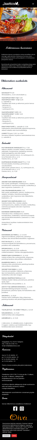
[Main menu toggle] (33, 4)
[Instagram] (21, 408)
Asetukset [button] (6, 435)
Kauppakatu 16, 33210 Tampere (12, 342)
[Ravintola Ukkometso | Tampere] (11, 3)
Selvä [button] (14, 435)
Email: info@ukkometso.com (11, 346)
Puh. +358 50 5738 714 (9, 344)
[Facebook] (15, 408)
